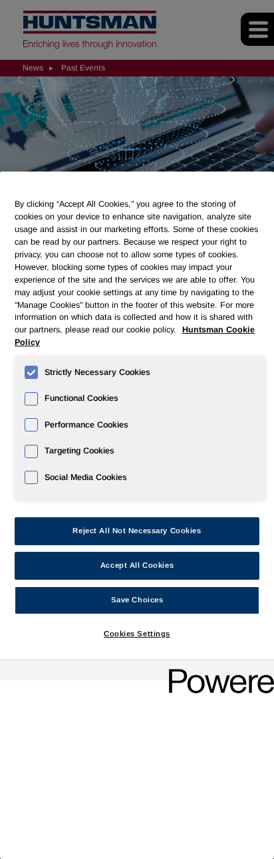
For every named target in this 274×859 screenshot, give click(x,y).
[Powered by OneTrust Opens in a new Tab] (216, 672)
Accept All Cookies (137, 565)
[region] (137, 515)
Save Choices (137, 600)
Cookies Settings (137, 634)
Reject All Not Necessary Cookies (136, 531)
